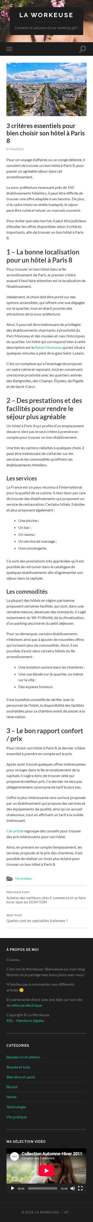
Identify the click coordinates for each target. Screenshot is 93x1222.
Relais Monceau (48, 347)
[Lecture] (12, 1188)
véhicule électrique (26, 1005)
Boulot (12, 1086)
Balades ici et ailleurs (23, 1057)
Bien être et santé (20, 1077)
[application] (46, 1170)
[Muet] (72, 1188)
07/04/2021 (15, 149)
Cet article (14, 831)
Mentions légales (30, 1020)
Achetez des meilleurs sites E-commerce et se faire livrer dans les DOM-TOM (46, 897)
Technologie (16, 1106)
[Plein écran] (80, 1188)
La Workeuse (46, 15)
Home (11, 1096)
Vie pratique (23, 878)
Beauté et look (18, 1067)
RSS (9, 1020)
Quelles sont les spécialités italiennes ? (36, 918)
